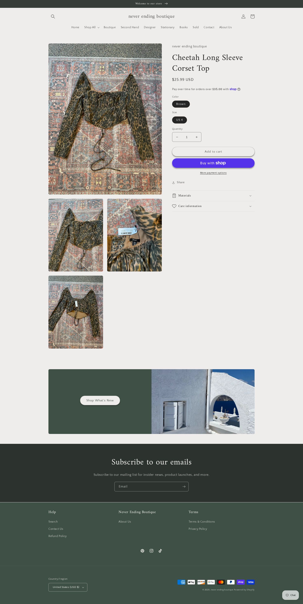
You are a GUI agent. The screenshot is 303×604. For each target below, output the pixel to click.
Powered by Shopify (244, 590)
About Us (125, 521)
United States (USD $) (66, 587)
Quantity (177, 128)
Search (53, 521)
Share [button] (181, 182)
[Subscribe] (183, 486)
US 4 (179, 120)
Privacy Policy (198, 529)
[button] (53, 16)
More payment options (213, 173)
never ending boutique (222, 590)
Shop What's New (100, 400)
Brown (181, 104)
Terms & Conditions (202, 521)
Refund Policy (57, 536)
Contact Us (55, 529)
